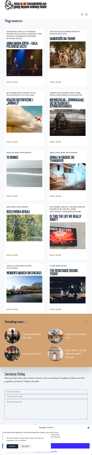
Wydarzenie (20, 36)
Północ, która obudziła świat (76, 336)
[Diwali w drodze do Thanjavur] (68, 176)
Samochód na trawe (62, 38)
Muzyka (23, 34)
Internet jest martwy (31, 353)
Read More (12, 82)
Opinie (77, 93)
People (53, 95)
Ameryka (53, 93)
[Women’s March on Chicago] (24, 289)
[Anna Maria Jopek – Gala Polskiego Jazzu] (24, 62)
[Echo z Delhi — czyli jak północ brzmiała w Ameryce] (55, 353)
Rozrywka (31, 34)
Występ (19, 38)
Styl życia (25, 95)
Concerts (73, 207)
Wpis (64, 34)
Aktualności (11, 31)
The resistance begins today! (64, 272)
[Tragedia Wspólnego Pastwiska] (12, 336)
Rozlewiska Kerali (18, 211)
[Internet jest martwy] (12, 353)
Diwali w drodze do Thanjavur (62, 159)
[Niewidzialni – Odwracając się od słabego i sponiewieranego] (68, 122)
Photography (62, 95)
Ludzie (72, 93)
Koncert (10, 34)
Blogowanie (66, 31)
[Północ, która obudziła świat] (55, 336)
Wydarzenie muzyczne (71, 211)
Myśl (60, 34)
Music (16, 34)
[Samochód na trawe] (68, 54)
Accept (12, 446)
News (16, 153)
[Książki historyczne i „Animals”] (24, 119)
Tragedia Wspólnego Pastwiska (31, 336)
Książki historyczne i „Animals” (19, 101)
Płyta (33, 93)
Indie (52, 153)
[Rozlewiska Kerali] (24, 227)
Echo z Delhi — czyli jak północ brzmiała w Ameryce (76, 354)
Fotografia (31, 31)
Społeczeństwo (13, 95)
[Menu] (86, 14)
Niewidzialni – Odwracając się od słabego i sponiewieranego (67, 103)
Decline (25, 446)
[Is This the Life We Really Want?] (68, 235)
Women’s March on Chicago (23, 272)
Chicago (21, 31)
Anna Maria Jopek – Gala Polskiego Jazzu (21, 45)
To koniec (12, 157)
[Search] (82, 14)
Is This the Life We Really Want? (65, 218)
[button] (88, 427)
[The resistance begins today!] (68, 290)
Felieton (75, 31)
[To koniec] (24, 173)
